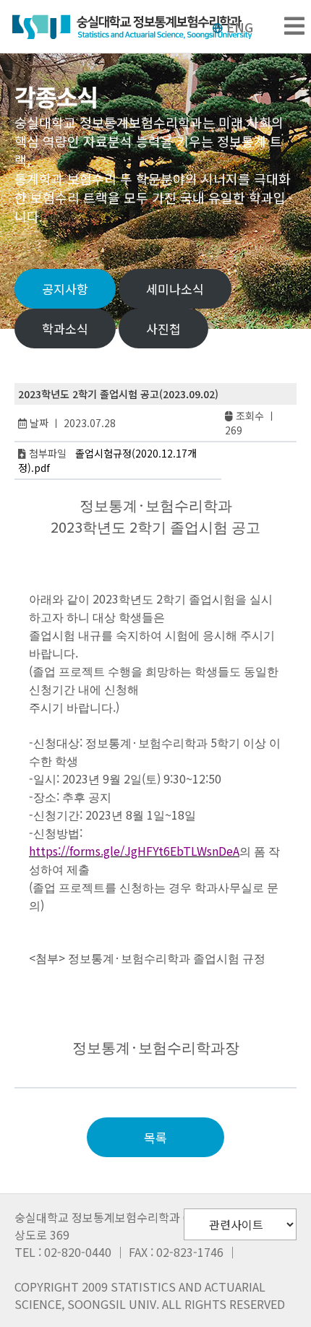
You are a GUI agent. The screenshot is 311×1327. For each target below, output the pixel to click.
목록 (155, 1137)
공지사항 (65, 289)
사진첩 (163, 328)
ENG (239, 26)
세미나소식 (175, 289)
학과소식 (65, 328)
